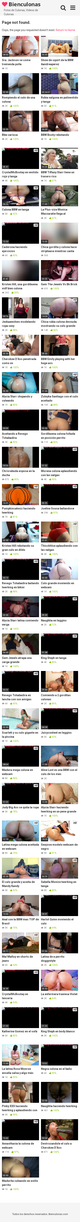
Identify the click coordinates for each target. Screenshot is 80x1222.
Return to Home (65, 30)
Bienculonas (24, 4)
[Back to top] (73, 1214)
